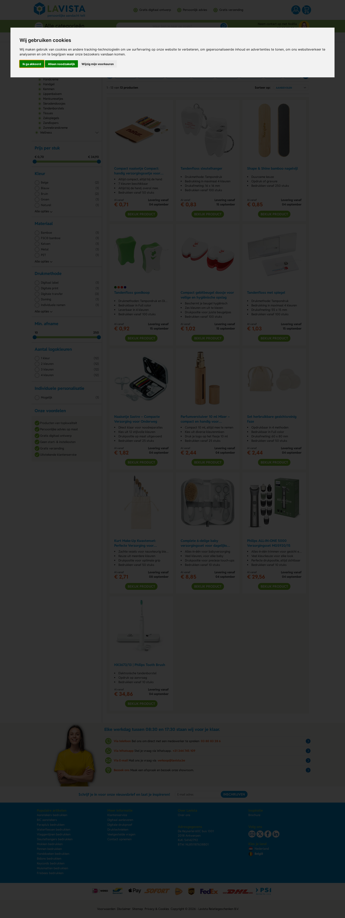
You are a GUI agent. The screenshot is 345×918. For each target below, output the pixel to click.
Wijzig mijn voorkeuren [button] (98, 64)
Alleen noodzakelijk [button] (61, 64)
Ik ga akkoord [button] (32, 64)
